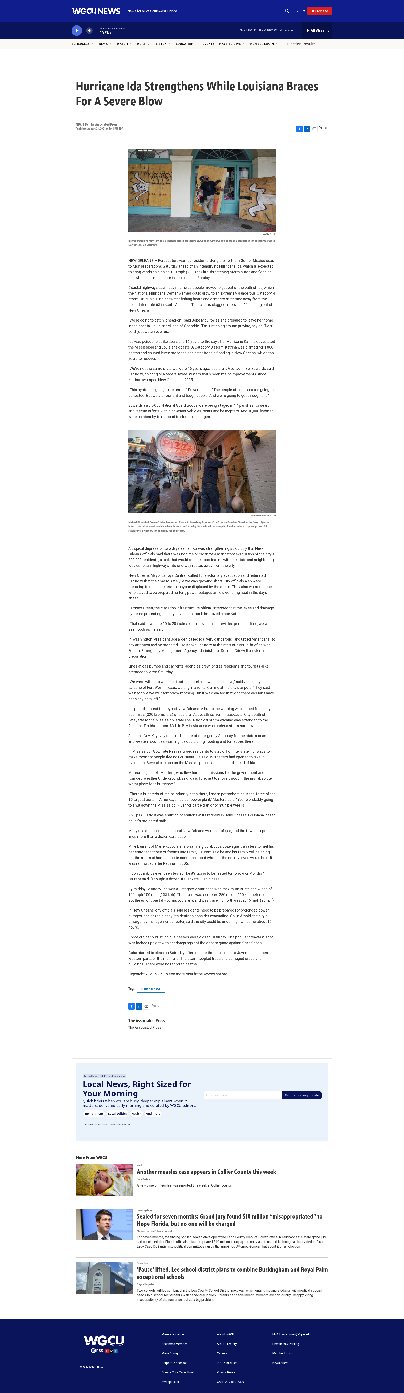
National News (151, 989)
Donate (321, 11)
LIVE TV (299, 11)
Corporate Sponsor (174, 1363)
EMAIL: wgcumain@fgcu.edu (291, 1334)
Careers (222, 1353)
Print (323, 127)
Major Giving (170, 1353)
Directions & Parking (285, 1344)
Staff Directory (227, 1344)
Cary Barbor (143, 1179)
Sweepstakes (171, 1382)
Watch (122, 44)
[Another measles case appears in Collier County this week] (104, 1180)
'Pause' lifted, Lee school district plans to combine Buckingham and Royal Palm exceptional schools (232, 1273)
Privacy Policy (226, 1372)
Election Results (301, 43)
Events (209, 44)
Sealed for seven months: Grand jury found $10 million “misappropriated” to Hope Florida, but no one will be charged (230, 1220)
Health (140, 1165)
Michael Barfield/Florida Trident (154, 1231)
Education (185, 44)
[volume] (89, 30)
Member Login (262, 44)
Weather (144, 44)
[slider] (96, 30)
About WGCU (225, 1334)
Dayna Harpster (145, 1284)
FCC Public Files (227, 1363)
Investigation (144, 1210)
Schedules (81, 44)
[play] (76, 30)
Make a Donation (173, 1334)
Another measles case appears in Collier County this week (206, 1172)
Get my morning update (302, 1095)
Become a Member (174, 1344)
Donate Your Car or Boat (178, 1372)
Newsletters (280, 1363)
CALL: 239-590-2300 (230, 1382)
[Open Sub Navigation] (93, 44)
